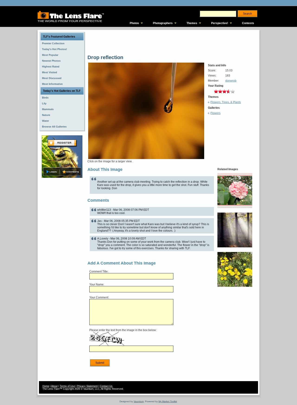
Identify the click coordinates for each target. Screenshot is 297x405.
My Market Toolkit (167, 401)
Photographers (163, 23)
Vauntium (139, 401)
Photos (134, 23)
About (54, 386)
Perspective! (219, 23)
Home (45, 386)
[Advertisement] (62, 252)
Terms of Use (67, 386)
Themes (192, 23)
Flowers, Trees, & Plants (225, 102)
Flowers (215, 113)
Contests (248, 23)
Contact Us (106, 386)
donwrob (230, 80)
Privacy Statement (87, 386)
